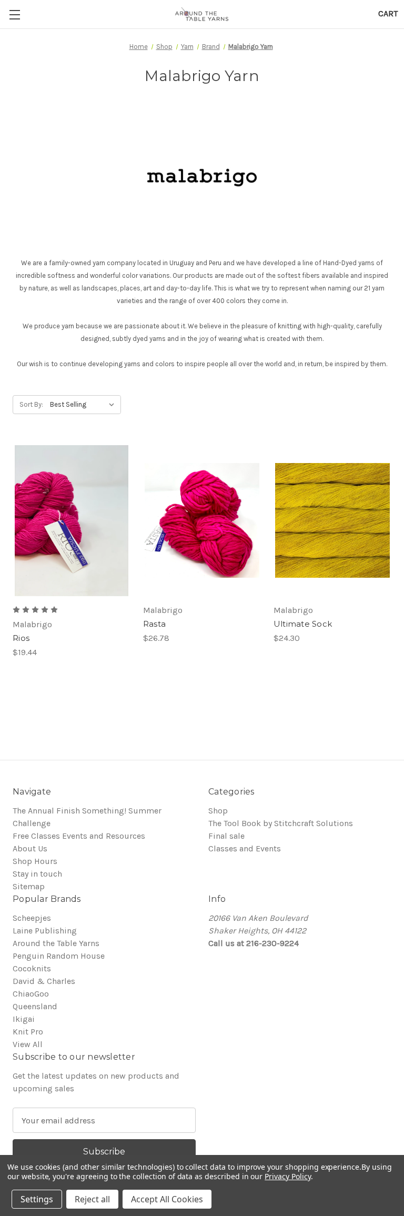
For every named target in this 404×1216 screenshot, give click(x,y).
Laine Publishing (45, 931)
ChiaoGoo (31, 994)
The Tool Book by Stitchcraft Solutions (280, 823)
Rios (21, 638)
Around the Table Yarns (56, 943)
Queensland (35, 1006)
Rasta (154, 624)
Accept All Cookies (167, 1199)
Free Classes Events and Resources (79, 836)
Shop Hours (35, 861)
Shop (218, 811)
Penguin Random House (59, 956)
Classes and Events (244, 848)
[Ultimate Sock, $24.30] (332, 520)
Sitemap (29, 886)
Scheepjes (32, 918)
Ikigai (24, 1019)
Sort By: (31, 404)
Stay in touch (37, 874)
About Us (30, 848)
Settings (37, 1199)
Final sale (226, 836)
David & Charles (44, 981)
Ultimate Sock (303, 624)
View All (28, 1044)
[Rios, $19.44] (71, 520)
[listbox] (84, 405)
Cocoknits (32, 968)
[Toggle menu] (14, 14)
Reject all (92, 1199)
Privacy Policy (287, 1176)
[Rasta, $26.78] (202, 520)
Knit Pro (28, 1032)
